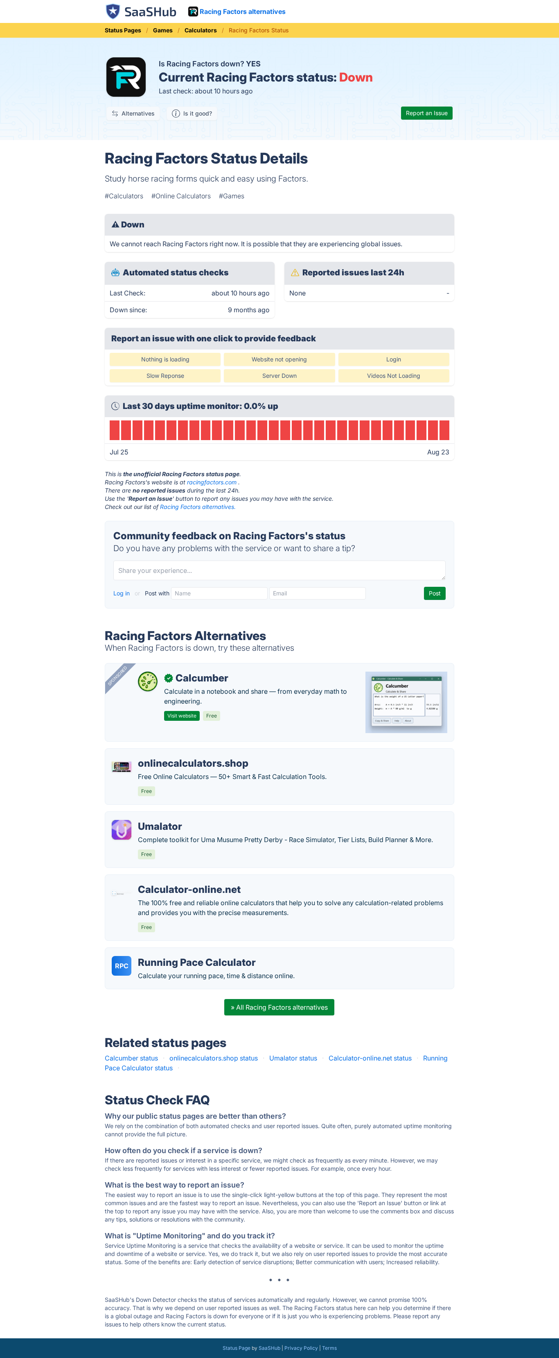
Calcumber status (131, 1058)
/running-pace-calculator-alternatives (169, 953)
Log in (122, 593)
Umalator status (293, 1058)
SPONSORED (117, 675)
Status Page (236, 1348)
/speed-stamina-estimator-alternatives (170, 753)
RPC (121, 966)
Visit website (181, 716)
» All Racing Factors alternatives (279, 1007)
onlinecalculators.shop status (213, 1058)
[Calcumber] (148, 681)
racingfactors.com (212, 482)
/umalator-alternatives (145, 817)
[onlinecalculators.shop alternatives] (121, 767)
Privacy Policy (301, 1348)
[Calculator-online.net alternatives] (121, 893)
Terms (329, 1348)
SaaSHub (269, 1348)
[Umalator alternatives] (121, 830)
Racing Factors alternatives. (198, 506)
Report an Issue (427, 112)
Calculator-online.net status (370, 1058)
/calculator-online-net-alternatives (164, 880)
